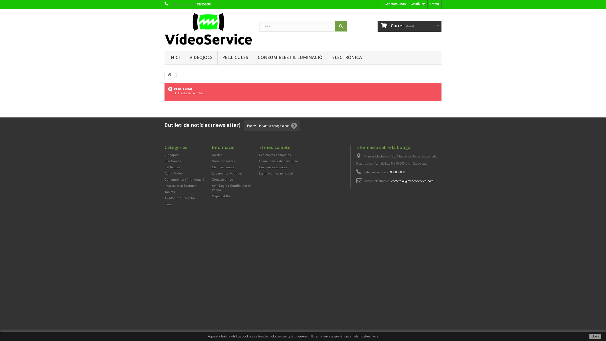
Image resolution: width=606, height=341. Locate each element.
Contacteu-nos (395, 4)
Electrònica (347, 57)
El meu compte (274, 147)
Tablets (170, 192)
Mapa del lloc (222, 196)
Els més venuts (223, 167)
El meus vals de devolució (278, 161)
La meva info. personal (276, 173)
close (595, 336)
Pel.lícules (235, 57)
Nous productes (223, 161)
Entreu (434, 4)
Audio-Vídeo (174, 173)
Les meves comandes (275, 155)
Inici (174, 57)
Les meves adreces (273, 167)
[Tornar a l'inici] (169, 75)
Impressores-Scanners (181, 186)
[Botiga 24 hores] (208, 29)
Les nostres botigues (227, 173)
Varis (168, 204)
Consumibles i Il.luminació (290, 57)
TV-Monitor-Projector (180, 198)
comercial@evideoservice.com (412, 181)
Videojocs (201, 57)
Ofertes (217, 155)
